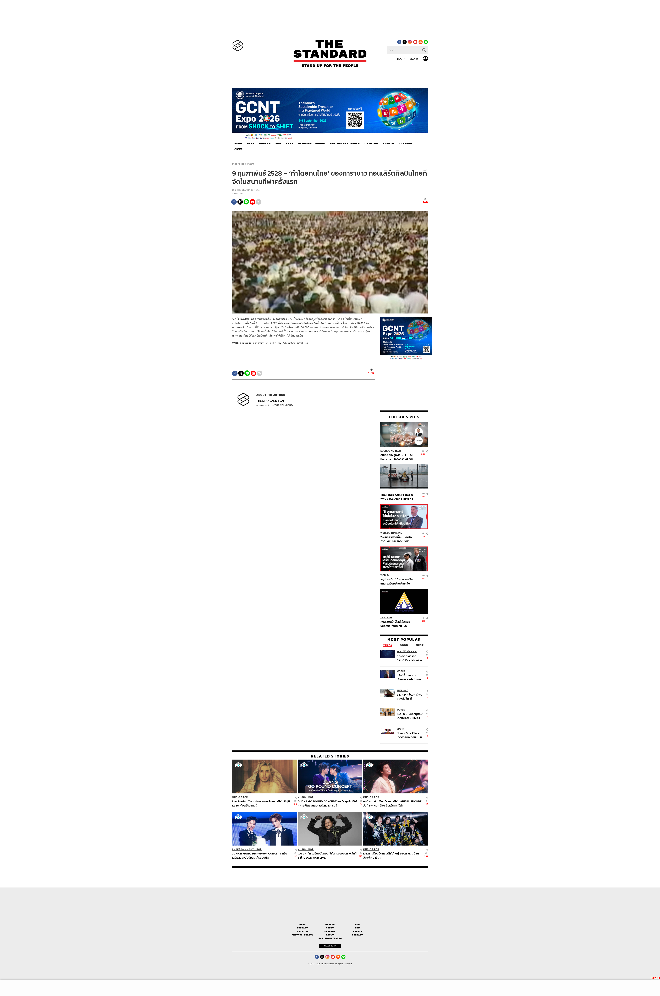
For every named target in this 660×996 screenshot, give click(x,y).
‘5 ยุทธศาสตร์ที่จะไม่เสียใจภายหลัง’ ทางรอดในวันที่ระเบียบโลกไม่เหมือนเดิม (396, 539)
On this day (243, 164)
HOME (238, 143)
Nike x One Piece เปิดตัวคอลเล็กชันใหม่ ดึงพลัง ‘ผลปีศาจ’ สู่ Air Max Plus (409, 735)
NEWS (250, 143)
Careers (329, 931)
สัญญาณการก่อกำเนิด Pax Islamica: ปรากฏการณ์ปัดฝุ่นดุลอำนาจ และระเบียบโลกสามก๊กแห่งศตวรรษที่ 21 (410, 658)
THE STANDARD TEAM (248, 190)
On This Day (274, 343)
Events (357, 931)
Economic (386, 451)
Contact (357, 935)
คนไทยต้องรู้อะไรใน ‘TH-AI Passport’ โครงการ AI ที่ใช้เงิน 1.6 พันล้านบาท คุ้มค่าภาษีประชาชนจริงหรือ (397, 457)
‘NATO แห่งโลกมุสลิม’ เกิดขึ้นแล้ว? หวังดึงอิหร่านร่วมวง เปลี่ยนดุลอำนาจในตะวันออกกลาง (410, 716)
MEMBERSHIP (330, 946)
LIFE (289, 143)
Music (236, 797)
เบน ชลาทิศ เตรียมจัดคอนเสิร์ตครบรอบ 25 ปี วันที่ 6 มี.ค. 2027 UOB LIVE (327, 855)
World (384, 533)
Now (357, 928)
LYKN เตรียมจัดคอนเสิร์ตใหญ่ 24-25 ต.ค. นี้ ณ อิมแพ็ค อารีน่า (391, 855)
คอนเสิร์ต (246, 343)
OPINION (371, 143)
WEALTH (265, 143)
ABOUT (239, 149)
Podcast (302, 928)
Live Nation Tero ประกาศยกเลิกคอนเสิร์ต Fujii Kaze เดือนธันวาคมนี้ (261, 803)
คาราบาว (260, 343)
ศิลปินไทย (303, 343)
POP (278, 143)
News (302, 924)
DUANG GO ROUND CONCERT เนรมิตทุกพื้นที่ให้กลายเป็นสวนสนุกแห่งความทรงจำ (327, 803)
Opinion (302, 931)
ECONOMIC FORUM (311, 143)
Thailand (396, 533)
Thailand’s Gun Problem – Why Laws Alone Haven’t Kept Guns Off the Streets (397, 497)
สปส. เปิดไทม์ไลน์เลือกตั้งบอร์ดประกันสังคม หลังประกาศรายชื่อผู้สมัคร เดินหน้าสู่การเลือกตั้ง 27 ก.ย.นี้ (396, 623)
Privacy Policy (302, 935)
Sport (400, 729)
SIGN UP (414, 58)
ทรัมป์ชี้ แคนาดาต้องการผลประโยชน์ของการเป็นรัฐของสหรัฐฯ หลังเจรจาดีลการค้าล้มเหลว (409, 677)
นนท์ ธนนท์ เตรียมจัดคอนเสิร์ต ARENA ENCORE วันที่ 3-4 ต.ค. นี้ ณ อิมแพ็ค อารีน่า (392, 803)
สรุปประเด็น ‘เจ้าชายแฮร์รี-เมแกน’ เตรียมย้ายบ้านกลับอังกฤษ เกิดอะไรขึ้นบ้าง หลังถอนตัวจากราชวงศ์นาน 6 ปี (397, 581)
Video (330, 928)
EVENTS (388, 143)
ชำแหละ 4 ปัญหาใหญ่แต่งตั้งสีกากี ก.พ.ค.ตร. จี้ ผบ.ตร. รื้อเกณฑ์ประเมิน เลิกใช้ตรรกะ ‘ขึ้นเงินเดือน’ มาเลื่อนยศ (410, 696)
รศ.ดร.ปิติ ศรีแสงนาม (407, 651)
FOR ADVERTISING (330, 938)
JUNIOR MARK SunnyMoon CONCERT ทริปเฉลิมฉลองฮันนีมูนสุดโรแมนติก (259, 855)
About (330, 935)
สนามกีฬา (289, 343)
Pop (357, 924)
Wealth (330, 924)
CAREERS (405, 143)
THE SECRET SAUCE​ (344, 143)
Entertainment (243, 849)
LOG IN (401, 58)
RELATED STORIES (330, 756)
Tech (398, 451)
